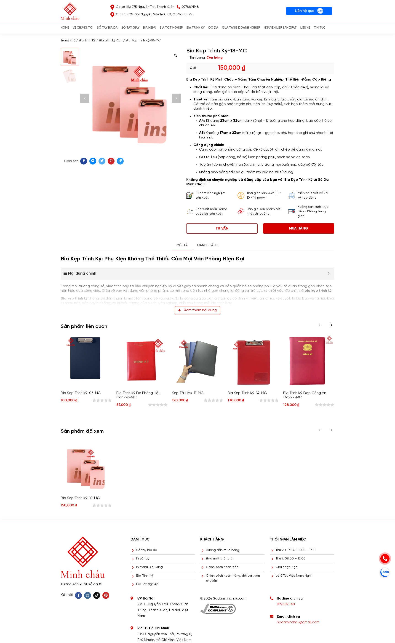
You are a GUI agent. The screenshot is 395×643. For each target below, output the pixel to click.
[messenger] (92, 161)
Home (65, 27)
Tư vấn (222, 228)
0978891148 (286, 604)
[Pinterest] (105, 595)
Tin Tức (320, 27)
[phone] (385, 558)
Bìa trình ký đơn (110, 40)
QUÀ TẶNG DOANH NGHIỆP (241, 27)
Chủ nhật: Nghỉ (287, 567)
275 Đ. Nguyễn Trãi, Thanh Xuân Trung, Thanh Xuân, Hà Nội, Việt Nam (163, 610)
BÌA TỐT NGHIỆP (171, 27)
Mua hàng (298, 228)
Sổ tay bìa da (146, 550)
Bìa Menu (149, 27)
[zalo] (385, 572)
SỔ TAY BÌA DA (107, 27)
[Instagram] (87, 595)
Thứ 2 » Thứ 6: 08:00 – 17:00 (296, 550)
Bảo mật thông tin (220, 558)
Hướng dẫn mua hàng (222, 550)
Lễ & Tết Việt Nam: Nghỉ (293, 576)
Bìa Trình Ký (87, 40)
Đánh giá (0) (208, 245)
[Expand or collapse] (328, 273)
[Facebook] (78, 595)
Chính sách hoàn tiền (222, 567)
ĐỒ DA (213, 27)
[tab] (182, 245)
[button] (330, 325)
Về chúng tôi (83, 27)
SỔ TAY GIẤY (130, 27)
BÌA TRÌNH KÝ (196, 27)
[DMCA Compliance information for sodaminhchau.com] (218, 607)
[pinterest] (111, 161)
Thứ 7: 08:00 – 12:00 (290, 558)
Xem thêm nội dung (200, 310)
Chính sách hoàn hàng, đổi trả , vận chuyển (233, 578)
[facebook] (83, 161)
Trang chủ (68, 40)
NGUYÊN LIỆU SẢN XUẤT (280, 27)
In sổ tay (142, 558)
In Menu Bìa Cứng (149, 567)
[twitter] (102, 161)
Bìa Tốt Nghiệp (147, 584)
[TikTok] (96, 595)
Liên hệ (305, 27)
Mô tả (182, 245)
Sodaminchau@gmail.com (298, 622)
